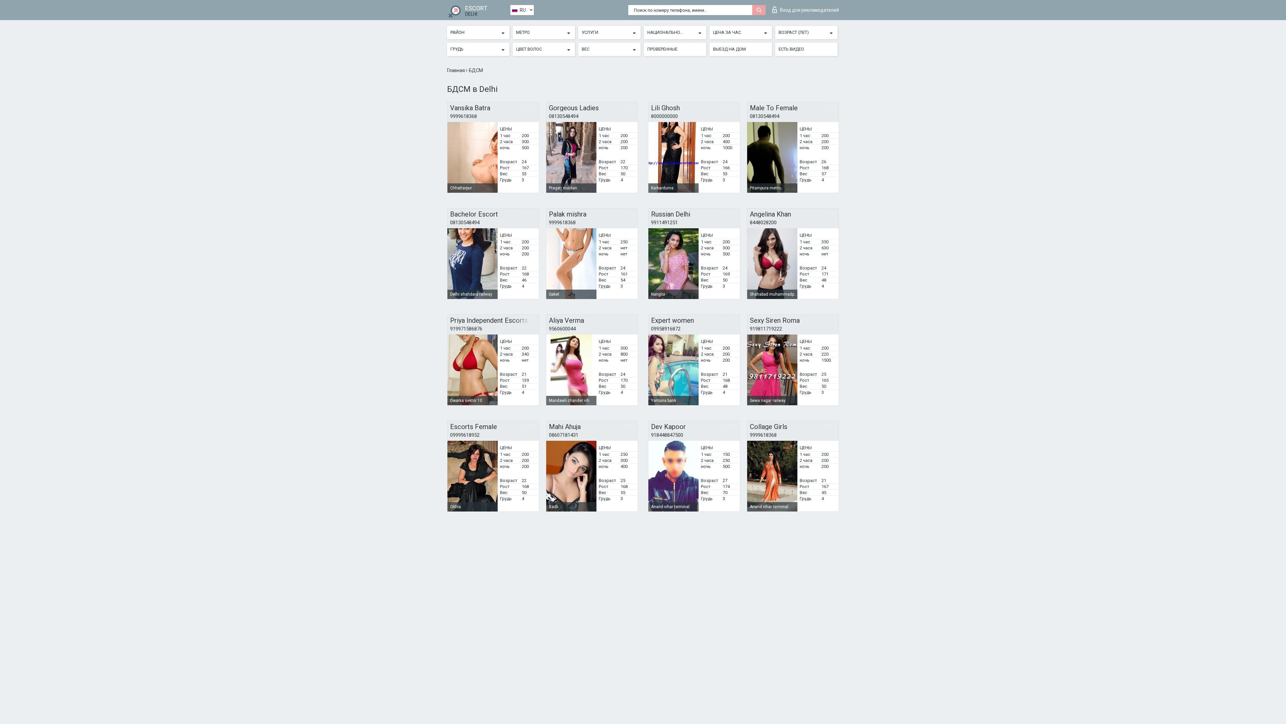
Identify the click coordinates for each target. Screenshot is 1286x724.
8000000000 (664, 116)
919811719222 (766, 329)
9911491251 (664, 223)
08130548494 (563, 116)
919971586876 (466, 329)
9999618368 (463, 116)
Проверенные (662, 49)
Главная (456, 70)
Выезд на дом (729, 49)
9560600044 (562, 329)
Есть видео (791, 49)
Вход (809, 10)
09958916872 (666, 329)
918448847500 (667, 435)
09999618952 (465, 435)
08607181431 (563, 435)
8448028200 (763, 223)
